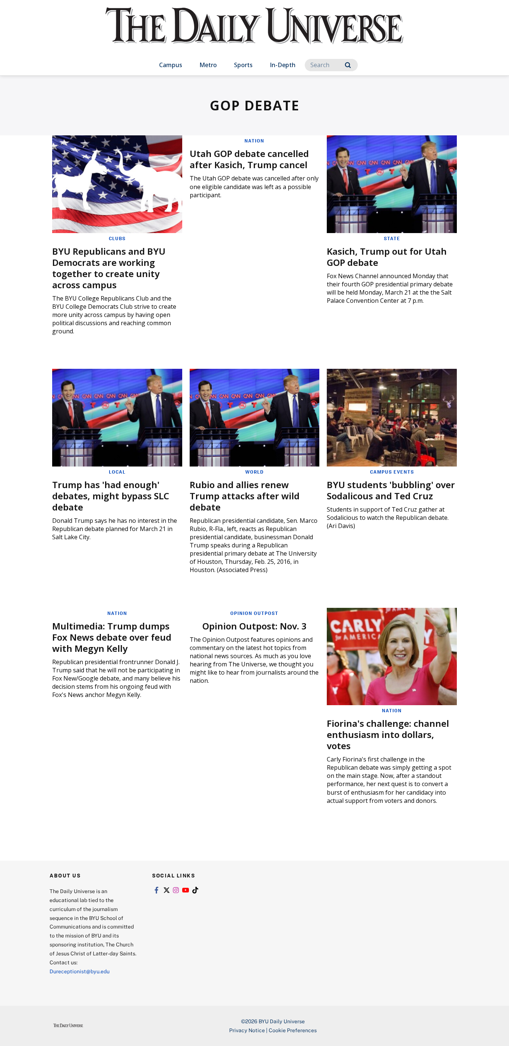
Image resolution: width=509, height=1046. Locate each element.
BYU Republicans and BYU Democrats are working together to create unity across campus (108, 268)
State (392, 238)
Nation (254, 140)
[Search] (347, 65)
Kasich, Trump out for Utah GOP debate (387, 256)
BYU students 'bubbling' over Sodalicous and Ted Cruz (391, 490)
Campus (170, 65)
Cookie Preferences (293, 1030)
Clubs (117, 238)
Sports (243, 65)
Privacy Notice (247, 1030)
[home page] (254, 33)
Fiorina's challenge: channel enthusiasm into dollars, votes (388, 734)
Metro (208, 65)
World (254, 471)
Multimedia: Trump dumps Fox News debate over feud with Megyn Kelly (111, 637)
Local (117, 471)
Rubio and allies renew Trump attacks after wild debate (245, 495)
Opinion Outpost (254, 613)
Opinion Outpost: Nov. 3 (254, 626)
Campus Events (392, 471)
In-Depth (282, 65)
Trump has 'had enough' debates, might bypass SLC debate (110, 495)
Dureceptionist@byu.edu (80, 971)
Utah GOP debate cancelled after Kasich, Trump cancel (249, 159)
